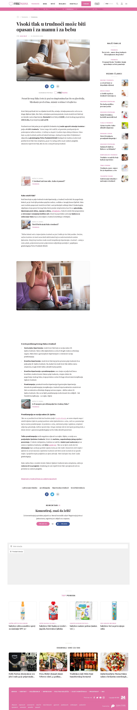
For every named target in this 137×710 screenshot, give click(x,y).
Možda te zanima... (38, 178)
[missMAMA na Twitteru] (97, 697)
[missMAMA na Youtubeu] (100, 697)
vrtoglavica (56, 211)
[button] (126, 4)
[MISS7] (97, 3)
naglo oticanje (61, 418)
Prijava (64, 524)
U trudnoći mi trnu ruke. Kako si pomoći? (48, 181)
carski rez (52, 445)
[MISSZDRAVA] (108, 3)
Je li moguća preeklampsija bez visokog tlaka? (50, 404)
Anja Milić (23, 36)
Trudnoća (25, 17)
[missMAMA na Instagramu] (104, 697)
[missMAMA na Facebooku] (94, 697)
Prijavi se (43, 524)
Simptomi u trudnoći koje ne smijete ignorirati (39, 479)
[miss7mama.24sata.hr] (19, 3)
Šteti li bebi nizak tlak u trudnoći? (45, 224)
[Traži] (117, 4)
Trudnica (34, 17)
